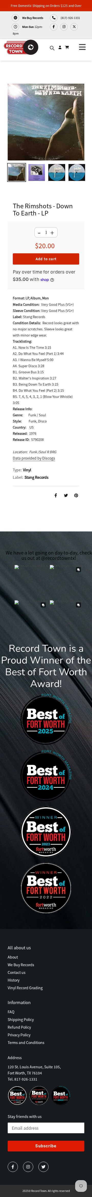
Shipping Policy (21, 1019)
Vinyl (27, 469)
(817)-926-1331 (70, 18)
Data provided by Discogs (34, 458)
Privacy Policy (19, 1034)
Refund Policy (19, 1027)
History (13, 980)
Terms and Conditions (26, 1042)
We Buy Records (32, 18)
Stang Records (37, 477)
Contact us (17, 972)
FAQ (11, 1011)
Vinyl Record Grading (25, 987)
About (13, 957)
